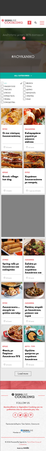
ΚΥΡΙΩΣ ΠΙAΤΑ (9, 96)
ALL (5, 83)
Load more (23, 373)
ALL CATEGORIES (21, 76)
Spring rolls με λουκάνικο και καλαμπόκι (10, 266)
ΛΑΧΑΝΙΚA (29, 260)
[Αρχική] (12, 23)
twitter (20, 415)
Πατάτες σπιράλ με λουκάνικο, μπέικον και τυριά (34, 311)
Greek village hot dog (10, 178)
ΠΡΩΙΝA (7, 99)
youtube (25, 415)
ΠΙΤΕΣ (4, 129)
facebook (15, 415)
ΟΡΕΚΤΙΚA (30, 96)
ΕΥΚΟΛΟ (7, 93)
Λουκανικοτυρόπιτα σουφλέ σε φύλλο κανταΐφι (11, 310)
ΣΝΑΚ (28, 99)
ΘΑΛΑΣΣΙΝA (30, 129)
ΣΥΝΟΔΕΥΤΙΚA (9, 102)
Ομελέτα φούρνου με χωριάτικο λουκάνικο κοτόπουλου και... (32, 355)
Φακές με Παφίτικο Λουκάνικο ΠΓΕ (11, 353)
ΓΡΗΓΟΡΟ (8, 90)
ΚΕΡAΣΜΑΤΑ (31, 93)
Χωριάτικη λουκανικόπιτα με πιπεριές (33, 179)
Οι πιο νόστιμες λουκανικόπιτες (11, 134)
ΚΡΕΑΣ (5, 172)
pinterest (30, 415)
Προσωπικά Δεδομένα (13, 424)
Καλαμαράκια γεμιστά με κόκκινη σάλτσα (32, 137)
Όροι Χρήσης (26, 424)
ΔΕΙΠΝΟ (29, 90)
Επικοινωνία (35, 424)
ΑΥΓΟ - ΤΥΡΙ (30, 346)
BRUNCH (29, 83)
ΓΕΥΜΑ (29, 86)
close (24, 38)
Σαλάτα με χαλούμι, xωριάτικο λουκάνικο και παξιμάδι (33, 268)
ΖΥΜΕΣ (5, 260)
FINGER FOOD (9, 86)
